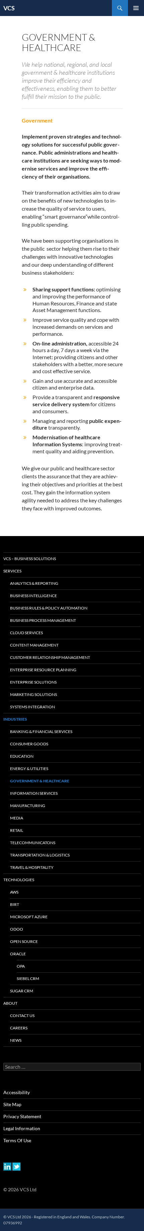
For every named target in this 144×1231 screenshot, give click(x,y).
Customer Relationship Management (50, 657)
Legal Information (21, 1128)
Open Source (24, 941)
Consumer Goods (29, 743)
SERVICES (12, 570)
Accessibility (16, 1092)
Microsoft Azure (29, 916)
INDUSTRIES (15, 719)
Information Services (34, 793)
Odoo (16, 929)
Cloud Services (26, 632)
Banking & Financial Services (41, 731)
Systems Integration (32, 706)
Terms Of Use (17, 1140)
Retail (16, 830)
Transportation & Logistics (40, 854)
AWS (14, 892)
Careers (18, 1027)
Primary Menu (136, 8)
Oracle (18, 953)
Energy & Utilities (29, 768)
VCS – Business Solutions (29, 558)
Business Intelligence (33, 595)
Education (21, 756)
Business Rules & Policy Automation (48, 607)
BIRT (14, 904)
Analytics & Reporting (34, 583)
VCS (9, 8)
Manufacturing (27, 805)
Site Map (12, 1104)
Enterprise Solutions (33, 682)
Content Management (34, 645)
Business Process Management (43, 620)
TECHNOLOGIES (18, 879)
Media (16, 817)
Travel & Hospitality (32, 867)
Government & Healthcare (39, 780)
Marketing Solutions (33, 694)
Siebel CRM (28, 978)
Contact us (22, 1015)
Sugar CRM (21, 990)
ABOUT (10, 1003)
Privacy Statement (22, 1116)
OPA (21, 966)
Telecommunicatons (32, 842)
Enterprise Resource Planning (43, 669)
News (15, 1040)
